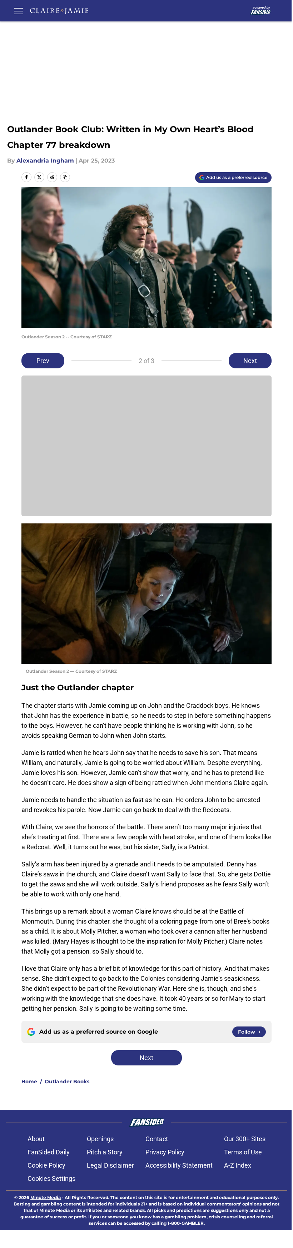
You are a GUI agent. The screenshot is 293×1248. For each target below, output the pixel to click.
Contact (156, 1139)
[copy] (65, 177)
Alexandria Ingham (45, 160)
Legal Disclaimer (110, 1165)
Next (250, 360)
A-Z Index (237, 1165)
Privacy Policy (164, 1152)
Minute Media (45, 1197)
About (36, 1139)
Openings (100, 1139)
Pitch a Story (105, 1152)
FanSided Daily (49, 1152)
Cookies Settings (51, 1178)
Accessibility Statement (179, 1165)
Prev (42, 360)
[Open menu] (18, 10)
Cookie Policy (46, 1165)
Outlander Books (67, 1081)
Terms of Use (243, 1152)
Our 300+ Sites (244, 1139)
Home (29, 1081)
